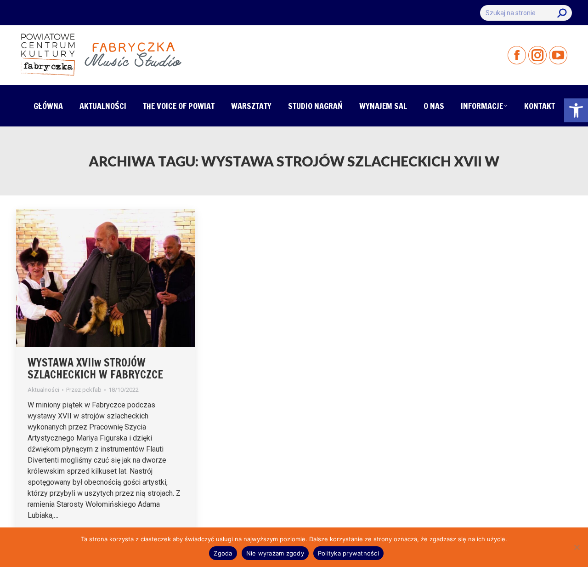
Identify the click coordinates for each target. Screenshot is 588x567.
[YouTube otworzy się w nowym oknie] (558, 55)
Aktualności (43, 389)
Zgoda (223, 553)
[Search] (561, 13)
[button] (576, 110)
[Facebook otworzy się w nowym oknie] (517, 55)
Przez (84, 389)
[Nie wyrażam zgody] (576, 547)
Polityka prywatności (348, 553)
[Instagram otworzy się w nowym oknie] (537, 55)
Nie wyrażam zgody (275, 553)
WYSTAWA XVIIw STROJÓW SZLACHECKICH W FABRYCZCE (95, 368)
